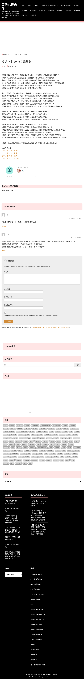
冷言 (31, 441)
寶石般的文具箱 (36, 624)
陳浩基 (65, 431)
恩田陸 (45, 431)
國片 (69, 434)
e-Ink (52, 431)
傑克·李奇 (19, 460)
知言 (12, 463)
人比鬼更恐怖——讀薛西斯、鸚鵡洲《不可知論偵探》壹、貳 (12, 530)
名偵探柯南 (13, 434)
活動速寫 (42, 10)
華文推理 (19, 425)
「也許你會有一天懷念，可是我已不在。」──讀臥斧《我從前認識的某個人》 (38, 529)
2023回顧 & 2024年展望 (12, 546)
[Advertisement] (42, 37)
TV (4, 66)
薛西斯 (15, 438)
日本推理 (11, 444)
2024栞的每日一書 (42, 447)
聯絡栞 (37, 6)
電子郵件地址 (9, 297)
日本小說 (27, 425)
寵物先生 (34, 434)
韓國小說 (32, 447)
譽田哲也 (60, 453)
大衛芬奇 (43, 450)
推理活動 (28, 428)
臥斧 (41, 434)
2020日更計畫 (56, 425)
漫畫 (18, 444)
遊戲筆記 (24, 15)
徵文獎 (18, 447)
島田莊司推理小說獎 (22, 431)
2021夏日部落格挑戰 (9, 431)
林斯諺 (52, 441)
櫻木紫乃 (7, 453)
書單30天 (20, 428)
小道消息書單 (8, 438)
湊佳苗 (28, 438)
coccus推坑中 (36, 584)
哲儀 (30, 463)
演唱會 (22, 438)
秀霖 (71, 441)
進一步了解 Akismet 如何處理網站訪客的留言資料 (51, 327)
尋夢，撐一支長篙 (37, 629)
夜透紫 (69, 447)
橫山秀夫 (7, 450)
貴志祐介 (56, 457)
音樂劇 (41, 457)
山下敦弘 (68, 453)
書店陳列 (35, 428)
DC (5, 444)
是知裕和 (18, 463)
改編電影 (65, 425)
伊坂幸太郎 (51, 428)
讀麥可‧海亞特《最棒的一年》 (12, 538)
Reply (4, 226)
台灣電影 (47, 434)
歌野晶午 (77, 450)
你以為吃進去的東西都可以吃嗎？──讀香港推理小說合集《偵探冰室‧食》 (12, 555)
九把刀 (23, 453)
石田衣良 (14, 457)
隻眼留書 (34, 660)
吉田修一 (76, 438)
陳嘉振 (58, 450)
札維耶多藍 (77, 447)
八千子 (20, 450)
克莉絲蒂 (42, 438)
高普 (51, 447)
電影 (62, 457)
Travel (76, 441)
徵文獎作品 (43, 428)
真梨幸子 (34, 457)
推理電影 (32, 431)
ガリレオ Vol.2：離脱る (10, 156)
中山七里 (45, 441)
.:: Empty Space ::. (37, 574)
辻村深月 (18, 441)
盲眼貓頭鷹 (35, 650)
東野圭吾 (66, 428)
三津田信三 (34, 460)
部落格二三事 (75, 428)
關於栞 (29, 6)
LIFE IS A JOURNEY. (38, 594)
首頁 (23, 6)
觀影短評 (55, 434)
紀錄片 (34, 438)
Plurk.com (31, 412)
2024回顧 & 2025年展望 (12, 510)
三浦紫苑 (7, 447)
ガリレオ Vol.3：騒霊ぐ (10, 153)
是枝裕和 (45, 444)
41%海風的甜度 (36, 579)
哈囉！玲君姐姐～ (37, 619)
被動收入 (49, 460)
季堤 (73, 460)
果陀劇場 (7, 457)
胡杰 (58, 444)
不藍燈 (25, 441)
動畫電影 (21, 434)
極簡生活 (27, 460)
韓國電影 (57, 447)
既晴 (64, 450)
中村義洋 (32, 444)
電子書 (59, 428)
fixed (38, 444)
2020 (6, 460)
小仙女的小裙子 (36, 639)
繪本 (46, 453)
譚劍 (62, 460)
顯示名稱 (7, 289)
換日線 (33, 644)
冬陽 (32, 604)
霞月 (64, 447)
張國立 (58, 441)
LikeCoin (62, 434)
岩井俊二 (75, 453)
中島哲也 (48, 457)
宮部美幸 (58, 431)
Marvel (25, 447)
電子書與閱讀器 (66, 6)
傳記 (20, 457)
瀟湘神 (56, 460)
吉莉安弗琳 (50, 450)
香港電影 (38, 441)
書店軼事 (24, 10)
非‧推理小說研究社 (38, 665)
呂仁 (70, 438)
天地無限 (56, 438)
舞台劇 (6, 434)
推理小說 (12, 425)
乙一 (6, 441)
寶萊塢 (6, 463)
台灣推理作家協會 (46, 425)
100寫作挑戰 (35, 425)
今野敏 (70, 450)
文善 (28, 434)
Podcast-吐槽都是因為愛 (50, 6)
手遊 (13, 447)
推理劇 (77, 431)
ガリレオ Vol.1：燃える (10, 158)
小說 (6, 425)
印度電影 (75, 457)
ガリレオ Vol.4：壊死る (10, 150)
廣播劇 (11, 460)
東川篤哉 (53, 453)
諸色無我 (34, 655)
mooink (49, 438)
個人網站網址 (8, 305)
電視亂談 (68, 10)
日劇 (71, 431)
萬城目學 (35, 450)
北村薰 (71, 444)
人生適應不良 (35, 599)
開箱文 (40, 453)
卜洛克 (65, 441)
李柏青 (11, 441)
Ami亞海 (14, 450)
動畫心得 (77, 10)
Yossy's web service (53, 677)
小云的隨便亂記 (36, 634)
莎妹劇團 (64, 444)
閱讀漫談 (33, 10)
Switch (51, 444)
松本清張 (24, 444)
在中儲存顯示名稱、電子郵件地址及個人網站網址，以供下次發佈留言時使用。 (31, 315)
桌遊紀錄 (33, 15)
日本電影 (73, 425)
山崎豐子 (28, 450)
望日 (25, 463)
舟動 (67, 460)
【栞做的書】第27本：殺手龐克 (11, 502)
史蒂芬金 (64, 438)
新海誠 (68, 457)
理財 (29, 453)
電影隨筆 (51, 10)
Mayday (13, 428)
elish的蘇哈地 (36, 589)
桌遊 (34, 453)
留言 (6, 272)
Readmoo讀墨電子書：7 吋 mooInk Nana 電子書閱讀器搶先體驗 (12, 519)
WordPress (35, 677)
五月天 (76, 6)
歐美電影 (27, 457)
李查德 (42, 460)
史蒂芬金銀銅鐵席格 (38, 614)
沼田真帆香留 (15, 453)
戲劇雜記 (59, 10)
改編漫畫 (75, 434)
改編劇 (39, 431)
